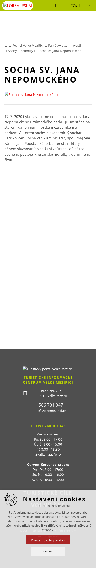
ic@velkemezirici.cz (51, 410)
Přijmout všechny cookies (48, 540)
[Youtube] (56, 5)
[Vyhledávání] (80, 5)
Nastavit (48, 551)
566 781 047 (51, 405)
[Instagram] (62, 5)
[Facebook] (51, 5)
